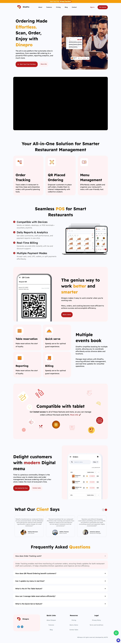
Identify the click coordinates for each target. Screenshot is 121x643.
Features (49, 7)
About (40, 7)
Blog (66, 7)
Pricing (58, 7)
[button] (103, 510)
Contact (74, 7)
